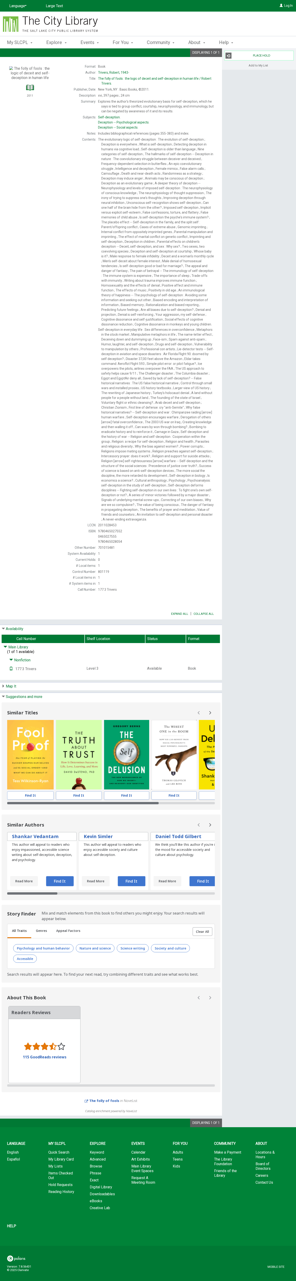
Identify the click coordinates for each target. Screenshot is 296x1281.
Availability (14, 629)
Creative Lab (100, 1208)
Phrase (95, 1173)
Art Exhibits (140, 1159)
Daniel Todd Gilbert (178, 836)
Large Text (54, 6)
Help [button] (224, 42)
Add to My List (258, 65)
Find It (30, 795)
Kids (176, 1166)
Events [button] (88, 42)
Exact (94, 1180)
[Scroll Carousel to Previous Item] (199, 713)
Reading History (61, 1192)
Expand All (179, 613)
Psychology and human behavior (43, 948)
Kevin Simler (98, 836)
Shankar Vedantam (35, 836)
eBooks (96, 1201)
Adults (178, 1152)
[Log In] (281, 5)
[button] (202, 931)
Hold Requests (60, 1185)
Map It (11, 686)
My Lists (55, 1166)
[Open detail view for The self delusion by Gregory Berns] (126, 754)
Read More (24, 881)
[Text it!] (11, 669)
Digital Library (101, 1187)
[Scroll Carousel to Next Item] (210, 713)
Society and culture (170, 948)
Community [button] (159, 42)
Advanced (98, 1159)
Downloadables (102, 1194)
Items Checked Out (60, 1175)
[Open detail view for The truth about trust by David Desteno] (79, 754)
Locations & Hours (265, 1154)
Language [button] (16, 1143)
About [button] (195, 42)
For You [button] (121, 42)
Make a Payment (227, 1152)
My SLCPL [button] (18, 42)
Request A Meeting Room (143, 1180)
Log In (288, 5)
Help (11, 1226)
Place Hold (261, 55)
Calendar (138, 1152)
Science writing (132, 948)
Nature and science (95, 948)
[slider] (111, 803)
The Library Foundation (223, 1161)
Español (13, 1159)
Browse (96, 1166)
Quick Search (58, 1152)
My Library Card (61, 1159)
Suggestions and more (24, 696)
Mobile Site (276, 1266)
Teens (178, 1159)
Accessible (25, 958)
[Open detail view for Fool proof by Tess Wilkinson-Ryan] (30, 754)
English (13, 1152)
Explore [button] (54, 42)
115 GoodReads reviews (44, 1057)
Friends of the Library (225, 1173)
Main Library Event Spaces (142, 1168)
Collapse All (204, 613)
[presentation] (30, 754)
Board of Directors (263, 1166)
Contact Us (264, 1182)
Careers (262, 1175)
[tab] (19, 931)
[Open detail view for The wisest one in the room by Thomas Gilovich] (174, 754)
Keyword (97, 1152)
